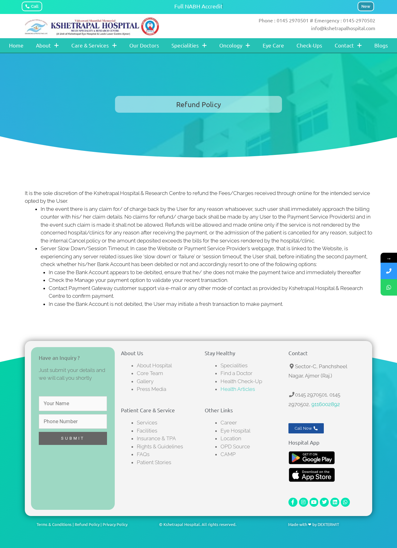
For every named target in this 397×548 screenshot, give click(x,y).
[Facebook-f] (292, 502)
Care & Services (90, 45)
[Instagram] (303, 502)
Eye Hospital (235, 431)
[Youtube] (314, 502)
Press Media (151, 389)
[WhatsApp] (389, 287)
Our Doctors (144, 45)
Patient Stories (154, 462)
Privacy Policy (115, 524)
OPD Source (235, 446)
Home (16, 45)
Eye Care (273, 45)
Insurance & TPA (156, 438)
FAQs (143, 454)
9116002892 (325, 404)
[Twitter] (324, 502)
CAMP (228, 454)
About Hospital (154, 365)
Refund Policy (87, 524)
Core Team (150, 373)
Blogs (381, 45)
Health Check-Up (241, 381)
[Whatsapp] (345, 502)
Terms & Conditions (54, 524)
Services (147, 422)
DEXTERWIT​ (328, 524)
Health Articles (238, 389)
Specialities (185, 45)
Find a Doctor (236, 373)
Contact (344, 45)
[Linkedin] (334, 502)
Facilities (147, 431)
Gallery (145, 381)
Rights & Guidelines (160, 446)
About (43, 45)
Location (231, 438)
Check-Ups (309, 45)
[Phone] (389, 271)
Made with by (303, 524)
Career (229, 422)
